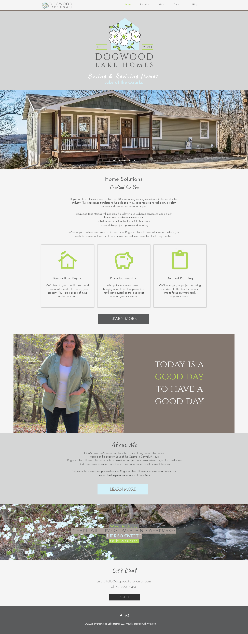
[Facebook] (121, 615)
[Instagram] (127, 615)
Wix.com (152, 623)
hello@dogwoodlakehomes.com (128, 581)
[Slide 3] (124, 160)
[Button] (68, 275)
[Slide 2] (114, 160)
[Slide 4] (129, 160)
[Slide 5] (134, 160)
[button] (178, 5)
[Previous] (21, 129)
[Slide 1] (119, 160)
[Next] (227, 129)
